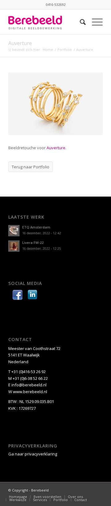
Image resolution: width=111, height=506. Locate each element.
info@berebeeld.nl (29, 385)
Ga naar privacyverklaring (32, 454)
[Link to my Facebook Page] (17, 296)
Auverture (20, 43)
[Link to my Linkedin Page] (32, 296)
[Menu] (94, 22)
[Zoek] (80, 22)
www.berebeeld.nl (30, 391)
